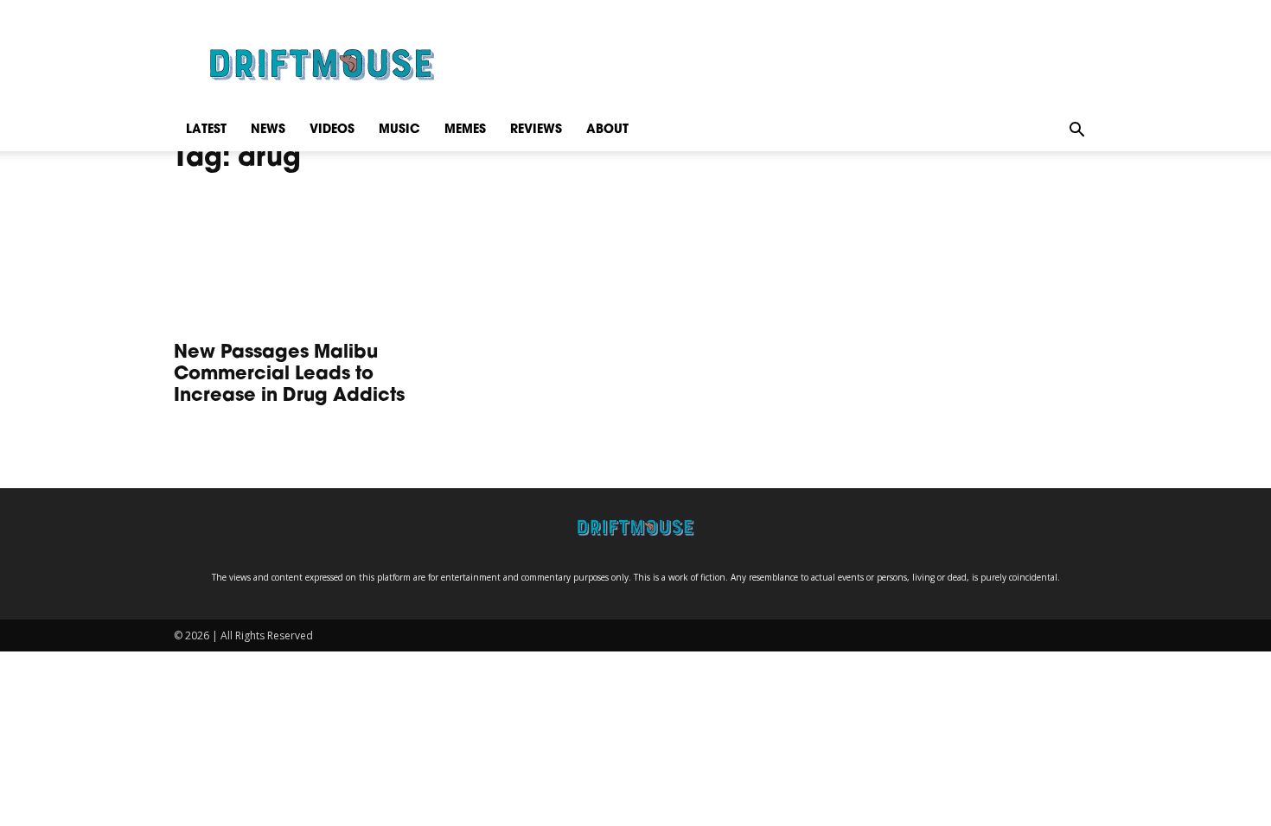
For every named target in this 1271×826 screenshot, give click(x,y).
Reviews (536, 130)
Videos (332, 130)
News (268, 130)
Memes (465, 130)
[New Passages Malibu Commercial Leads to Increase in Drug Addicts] (314, 262)
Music (399, 130)
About (607, 130)
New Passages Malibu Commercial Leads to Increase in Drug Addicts (289, 374)
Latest (206, 130)
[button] (1076, 130)
